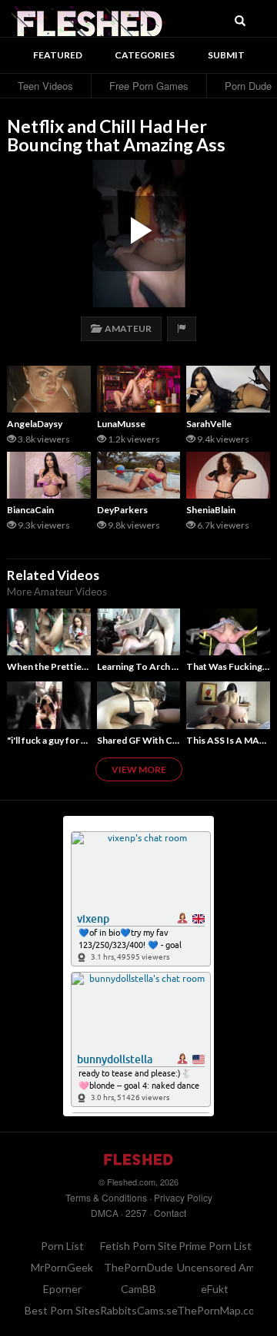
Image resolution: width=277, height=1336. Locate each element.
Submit (226, 55)
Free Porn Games (149, 85)
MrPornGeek (62, 1267)
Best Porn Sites (62, 1310)
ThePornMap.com (220, 1310)
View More (139, 769)
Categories (145, 55)
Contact (170, 1212)
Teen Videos (45, 85)
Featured (57, 55)
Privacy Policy (183, 1197)
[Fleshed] (88, 19)
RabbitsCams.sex (141, 1310)
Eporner (62, 1288)
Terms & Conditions (106, 1197)
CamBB (138, 1288)
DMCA (104, 1212)
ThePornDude (138, 1267)
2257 (136, 1212)
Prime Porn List (215, 1245)
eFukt (215, 1288)
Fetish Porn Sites (141, 1245)
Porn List (62, 1245)
